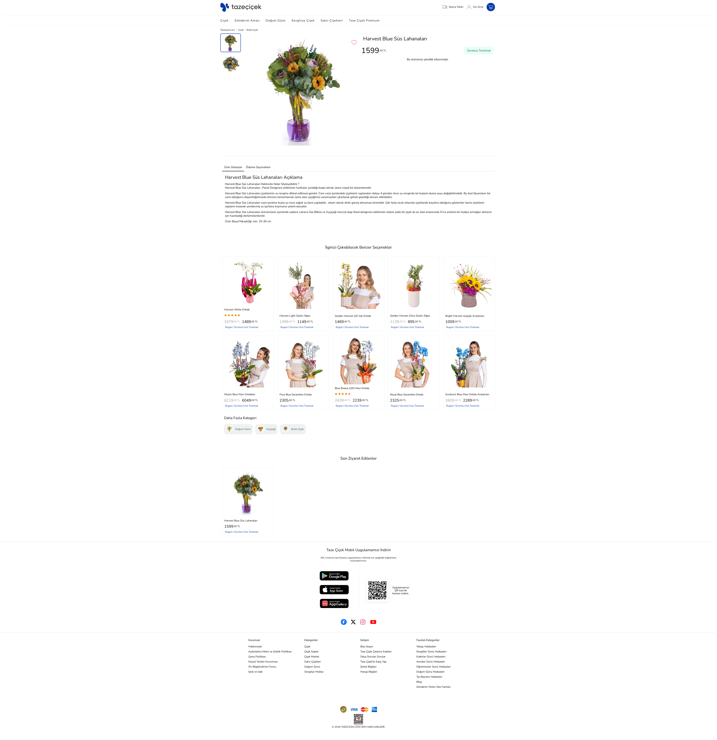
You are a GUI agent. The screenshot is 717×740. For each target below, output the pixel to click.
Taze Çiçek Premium (364, 20)
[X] (353, 622)
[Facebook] (343, 622)
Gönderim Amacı (247, 20)
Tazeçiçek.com (227, 29)
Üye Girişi (478, 7)
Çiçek (224, 20)
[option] (230, 42)
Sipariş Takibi (456, 7)
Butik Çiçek (252, 29)
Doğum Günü (275, 20)
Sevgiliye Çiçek (303, 20)
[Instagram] (362, 622)
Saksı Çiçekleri (332, 20)
